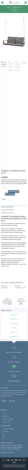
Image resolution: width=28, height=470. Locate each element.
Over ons (5, 413)
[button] (2, 2)
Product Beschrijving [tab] (7, 207)
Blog (4, 434)
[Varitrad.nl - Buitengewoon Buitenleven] (14, 2)
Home (8, 7)
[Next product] (12, 10)
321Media (22, 466)
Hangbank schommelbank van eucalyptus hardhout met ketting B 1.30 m (7, 300)
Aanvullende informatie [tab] (8, 209)
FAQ (4, 437)
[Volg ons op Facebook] (2, 404)
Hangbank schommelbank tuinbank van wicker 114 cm (20, 300)
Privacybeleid (6, 416)
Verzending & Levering (8, 428)
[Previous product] (15, 10)
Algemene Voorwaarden (8, 419)
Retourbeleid (5, 431)
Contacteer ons (6, 421)
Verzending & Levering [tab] (7, 212)
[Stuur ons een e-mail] (6, 404)
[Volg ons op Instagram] (4, 404)
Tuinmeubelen (16, 7)
